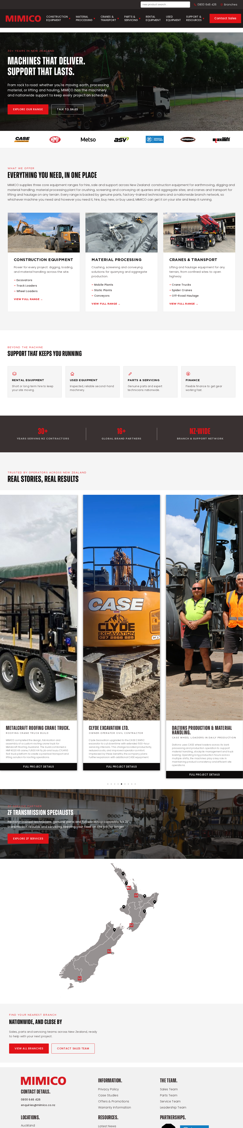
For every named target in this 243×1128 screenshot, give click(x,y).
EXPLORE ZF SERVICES (28, 838)
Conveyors (102, 296)
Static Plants (103, 290)
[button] (2, 639)
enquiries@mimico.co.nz (38, 1105)
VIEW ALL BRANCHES (29, 1048)
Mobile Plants (103, 285)
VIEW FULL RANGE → (28, 299)
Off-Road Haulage (185, 296)
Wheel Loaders (27, 291)
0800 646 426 (206, 4)
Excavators (24, 280)
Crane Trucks (181, 285)
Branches (230, 4)
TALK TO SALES (67, 109)
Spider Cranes (182, 290)
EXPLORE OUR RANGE (28, 109)
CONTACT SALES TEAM (73, 1048)
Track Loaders (27, 286)
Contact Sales (225, 18)
